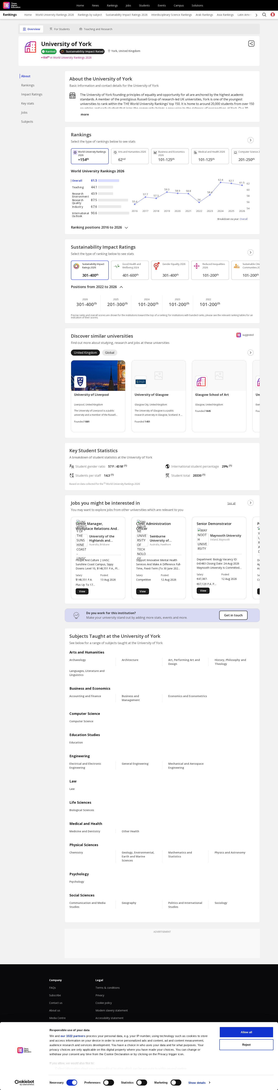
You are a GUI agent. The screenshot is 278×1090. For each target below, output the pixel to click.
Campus (179, 5)
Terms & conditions (108, 987)
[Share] (251, 44)
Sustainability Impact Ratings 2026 (127, 14)
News (95, 5)
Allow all (246, 1032)
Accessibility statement (109, 1018)
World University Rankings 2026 (55, 14)
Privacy (100, 995)
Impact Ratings (31, 94)
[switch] (108, 1082)
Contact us (55, 1003)
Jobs (128, 5)
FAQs (52, 987)
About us (54, 1010)
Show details (197, 1082)
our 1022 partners (73, 1036)
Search (264, 15)
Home (80, 5)
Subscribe (55, 995)
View (82, 591)
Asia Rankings (225, 14)
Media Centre (57, 1018)
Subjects (27, 121)
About (25, 76)
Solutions (197, 5)
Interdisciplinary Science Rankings (171, 14)
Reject (246, 1044)
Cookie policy (104, 1003)
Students (144, 5)
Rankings (112, 5)
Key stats (27, 103)
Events (162, 5)
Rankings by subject (90, 14)
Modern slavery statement (112, 1010)
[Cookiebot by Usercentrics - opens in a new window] (24, 1082)
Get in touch (233, 615)
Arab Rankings (204, 14)
